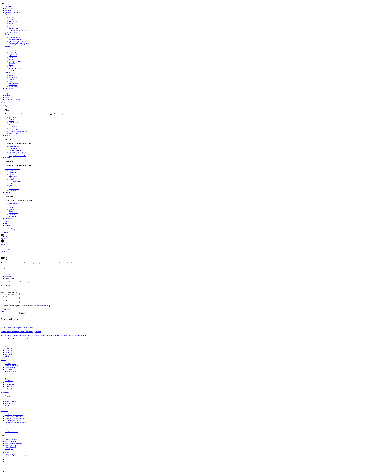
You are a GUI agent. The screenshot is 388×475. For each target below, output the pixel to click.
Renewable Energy (15, 68)
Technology (12, 70)
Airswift (3, 102)
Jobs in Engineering (11, 440)
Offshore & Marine (15, 61)
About (7, 14)
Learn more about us (11, 117)
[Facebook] (5, 459)
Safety (11, 23)
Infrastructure (13, 56)
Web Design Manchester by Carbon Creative (19, 456)
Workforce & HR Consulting (18, 41)
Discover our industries (12, 169)
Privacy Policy (45, 306)
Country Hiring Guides (12, 99)
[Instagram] (5, 467)
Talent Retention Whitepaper (14, 420)
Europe (11, 81)
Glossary (8, 97)
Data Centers (13, 52)
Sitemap (7, 452)
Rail (10, 67)
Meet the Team (13, 21)
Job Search (8, 10)
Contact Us (8, 7)
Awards (11, 17)
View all (7, 275)
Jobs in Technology (11, 441)
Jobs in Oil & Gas (10, 445)
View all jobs (9, 449)
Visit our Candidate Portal (13, 430)
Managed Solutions (11, 371)
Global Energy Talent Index (14, 416)
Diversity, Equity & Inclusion (18, 30)
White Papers (4, 411)
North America (13, 86)
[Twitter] (5, 463)
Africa (11, 76)
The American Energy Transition (15, 422)
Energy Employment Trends (14, 415)
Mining (11, 57)
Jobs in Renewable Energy (13, 443)
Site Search (8, 8)
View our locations (11, 204)
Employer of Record (15, 39)
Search (23, 313)
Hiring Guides (9, 384)
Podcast (7, 95)
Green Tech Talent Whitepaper (14, 418)
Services (7, 34)
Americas (8, 276)
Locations (8, 72)
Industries (8, 47)
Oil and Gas (9, 349)
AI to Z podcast (10, 388)
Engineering (13, 54)
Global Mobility (10, 367)
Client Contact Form (11, 432)
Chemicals (12, 50)
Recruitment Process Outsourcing (19, 43)
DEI (6, 398)
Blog (6, 94)
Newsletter (8, 386)
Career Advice (9, 278)
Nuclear (11, 59)
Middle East (13, 85)
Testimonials (13, 25)
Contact (3, 426)
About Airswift (5, 392)
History (11, 19)
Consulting (8, 369)
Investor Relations (14, 28)
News (7, 92)
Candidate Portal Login (12, 12)
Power (11, 65)
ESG (10, 27)
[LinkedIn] (5, 461)
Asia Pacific (13, 77)
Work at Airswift (14, 32)
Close (2, 311)
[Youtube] (6, 465)
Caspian (11, 79)
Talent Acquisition (15, 37)
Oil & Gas (12, 63)
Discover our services (12, 147)
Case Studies (9, 88)
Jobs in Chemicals (10, 447)
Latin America (13, 83)
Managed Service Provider (17, 45)
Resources (4, 375)
